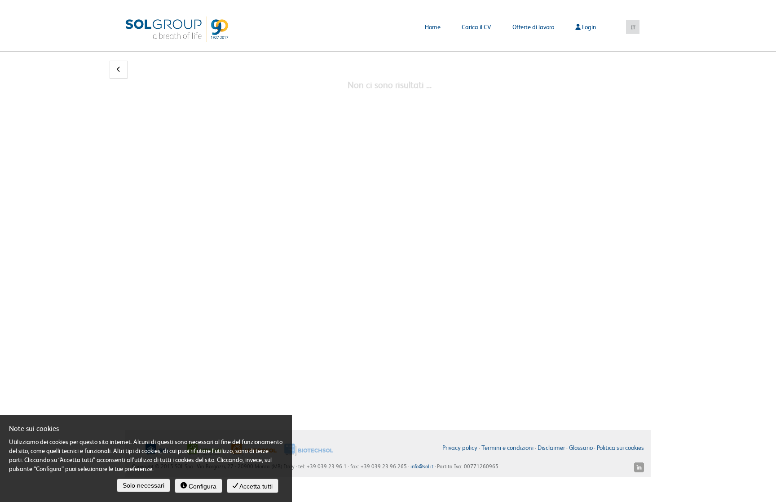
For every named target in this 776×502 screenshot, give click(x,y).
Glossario (581, 447)
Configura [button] (201, 486)
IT (633, 27)
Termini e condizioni (507, 447)
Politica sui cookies (620, 447)
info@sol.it (421, 466)
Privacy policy (459, 447)
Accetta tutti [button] (255, 486)
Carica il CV (476, 26)
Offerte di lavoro (533, 26)
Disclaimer (551, 447)
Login (588, 26)
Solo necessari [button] (143, 485)
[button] (119, 70)
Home (433, 26)
